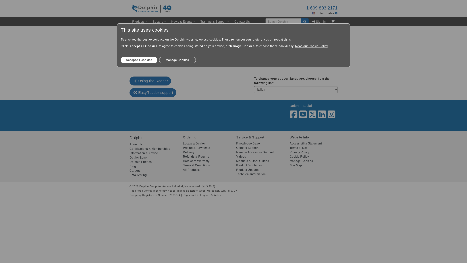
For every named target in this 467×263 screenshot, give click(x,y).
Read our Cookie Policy (311, 46)
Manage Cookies (177, 60)
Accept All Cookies (139, 60)
